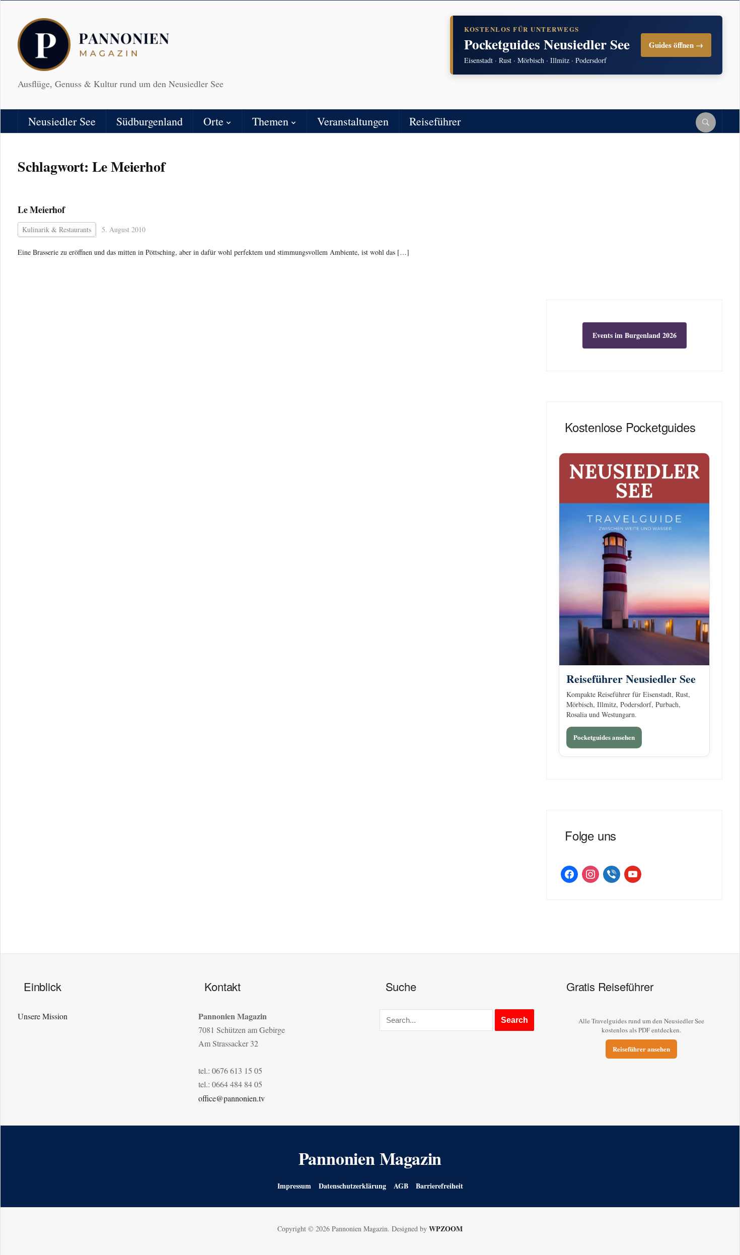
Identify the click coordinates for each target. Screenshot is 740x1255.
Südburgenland (149, 121)
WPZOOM (446, 1228)
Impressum (294, 1185)
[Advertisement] (634, 224)
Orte (213, 121)
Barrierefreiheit (439, 1185)
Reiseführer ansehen (641, 1049)
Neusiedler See (62, 121)
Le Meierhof (41, 210)
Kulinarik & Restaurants (56, 229)
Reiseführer (435, 121)
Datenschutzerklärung (352, 1185)
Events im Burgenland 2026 (635, 335)
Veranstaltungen (353, 121)
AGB (401, 1185)
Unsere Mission (42, 1016)
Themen (270, 121)
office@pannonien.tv (231, 1098)
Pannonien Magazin (370, 1158)
